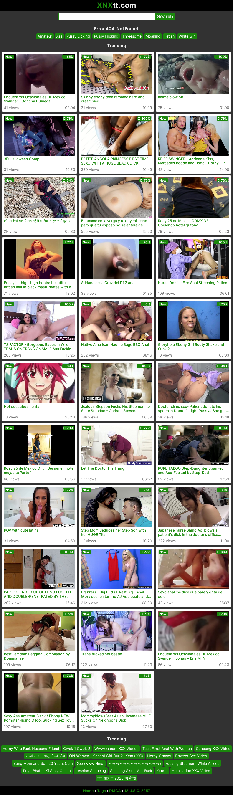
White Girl (187, 36)
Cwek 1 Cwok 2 (76, 748)
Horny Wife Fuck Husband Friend (31, 748)
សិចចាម (162, 770)
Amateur (45, 36)
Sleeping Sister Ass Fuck (131, 770)
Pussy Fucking (106, 36)
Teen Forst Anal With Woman (167, 748)
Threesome (132, 36)
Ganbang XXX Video (213, 748)
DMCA (115, 791)
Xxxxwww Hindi (90, 763)
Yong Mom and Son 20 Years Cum (43, 763)
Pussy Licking (78, 36)
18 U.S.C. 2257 (137, 791)
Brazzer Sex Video (191, 756)
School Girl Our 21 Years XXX (118, 756)
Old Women (79, 756)
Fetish (170, 36)
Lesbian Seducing (91, 770)
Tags (101, 791)
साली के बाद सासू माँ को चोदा (45, 756)
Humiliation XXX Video (191, 770)
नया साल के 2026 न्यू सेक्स (116, 778)
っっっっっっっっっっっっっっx (134, 763)
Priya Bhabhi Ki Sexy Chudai (47, 770)
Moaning (153, 36)
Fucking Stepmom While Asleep (192, 763)
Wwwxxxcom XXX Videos (116, 748)
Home (88, 791)
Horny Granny (159, 756)
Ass (59, 36)
